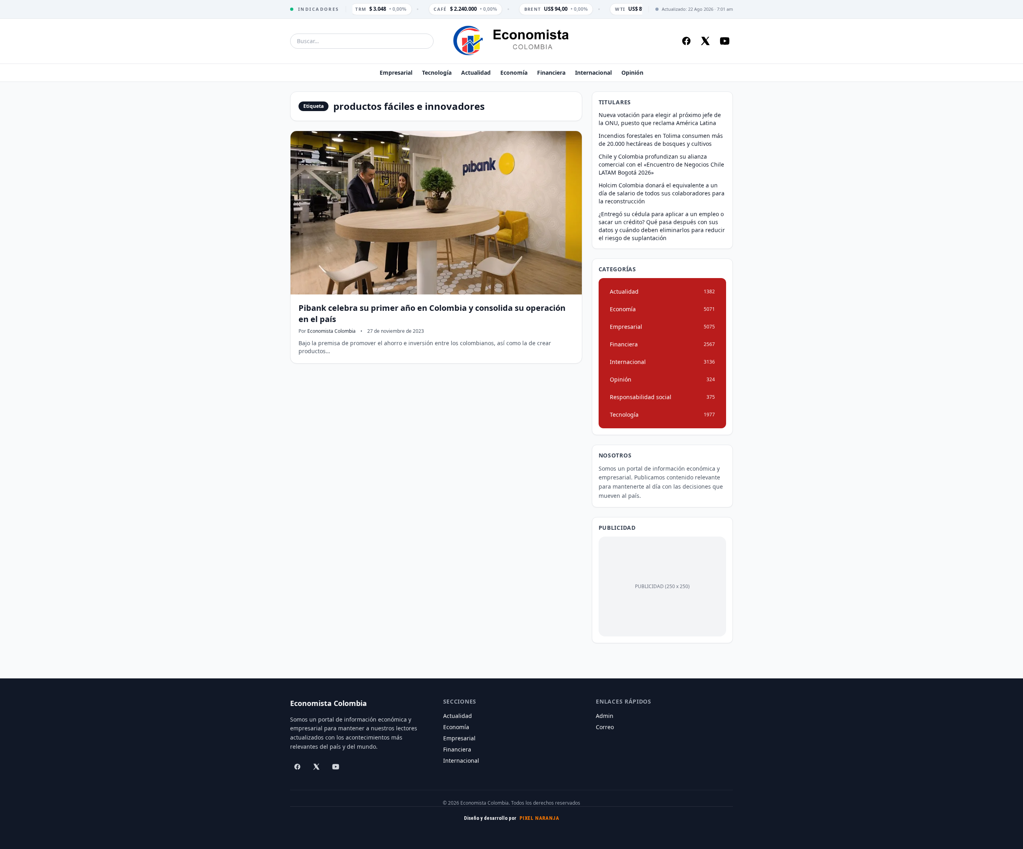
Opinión (632, 72)
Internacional (593, 72)
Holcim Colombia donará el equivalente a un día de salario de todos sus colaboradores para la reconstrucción (661, 193)
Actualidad (476, 72)
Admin (604, 716)
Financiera (551, 72)
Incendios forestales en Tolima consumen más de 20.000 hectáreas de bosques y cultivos (661, 139)
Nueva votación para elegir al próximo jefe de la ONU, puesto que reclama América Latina (660, 119)
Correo (605, 727)
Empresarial (396, 72)
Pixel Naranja (539, 818)
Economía (513, 72)
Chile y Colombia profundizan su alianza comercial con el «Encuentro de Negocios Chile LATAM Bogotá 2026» (661, 164)
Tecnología (437, 72)
